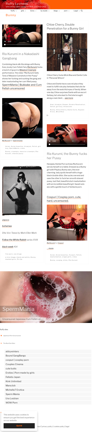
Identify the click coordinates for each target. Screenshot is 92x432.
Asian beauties (17, 146)
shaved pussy (17, 153)
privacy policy (47, 426)
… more (50, 248)
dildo (65, 260)
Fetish (34, 146)
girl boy (59, 106)
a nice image (10, 257)
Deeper (65, 104)
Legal (76, 11)
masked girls (10, 259)
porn (65, 11)
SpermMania (14, 148)
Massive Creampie (28, 70)
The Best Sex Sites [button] (9, 343)
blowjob (27, 146)
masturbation (55, 257)
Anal (52, 104)
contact (38, 426)
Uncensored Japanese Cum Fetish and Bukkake (27, 319)
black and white (23, 257)
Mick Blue (60, 112)
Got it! (19, 426)
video (22, 148)
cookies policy (59, 426)
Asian (7, 146)
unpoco (5, 220)
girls (22, 11)
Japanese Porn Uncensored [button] (12, 335)
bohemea (7, 226)
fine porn (9, 254)
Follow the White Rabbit (14, 240)
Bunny (7, 151)
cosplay (59, 260)
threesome (67, 106)
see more (69, 98)
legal (67, 426)
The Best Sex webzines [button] (10, 412)
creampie (15, 151)
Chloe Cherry (61, 110)
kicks (32, 11)
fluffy (13, 11)
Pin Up (19, 259)
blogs (56, 11)
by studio (44, 11)
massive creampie (27, 151)
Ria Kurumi (32, 67)
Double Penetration (77, 104)
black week (7, 246)
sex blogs (18, 254)
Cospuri (60, 243)
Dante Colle (72, 110)
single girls (67, 257)
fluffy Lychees (17, 3)
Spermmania (17, 141)
